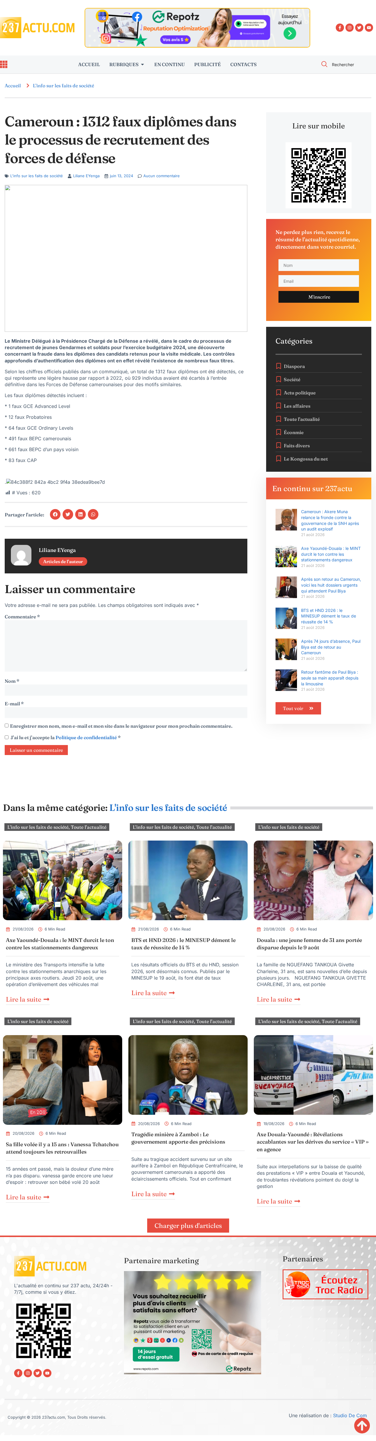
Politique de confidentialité (87, 737)
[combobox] (345, 64)
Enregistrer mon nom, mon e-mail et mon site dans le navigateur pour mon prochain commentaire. (121, 726)
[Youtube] (369, 28)
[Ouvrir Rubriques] (142, 64)
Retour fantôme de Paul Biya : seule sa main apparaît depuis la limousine (329, 678)
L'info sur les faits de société (63, 85)
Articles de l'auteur (63, 561)
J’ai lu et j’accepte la (66, 737)
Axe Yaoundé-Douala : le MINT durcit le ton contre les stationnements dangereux (331, 554)
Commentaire (22, 617)
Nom (12, 681)
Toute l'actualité (88, 827)
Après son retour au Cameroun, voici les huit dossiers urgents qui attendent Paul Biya (331, 585)
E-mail (14, 704)
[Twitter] (359, 28)
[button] (55, 514)
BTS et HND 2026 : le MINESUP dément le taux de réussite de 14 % (328, 616)
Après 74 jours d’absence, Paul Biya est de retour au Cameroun (330, 647)
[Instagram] (349, 28)
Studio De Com (350, 1415)
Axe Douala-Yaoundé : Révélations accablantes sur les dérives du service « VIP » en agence (313, 1141)
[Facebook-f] (340, 28)
